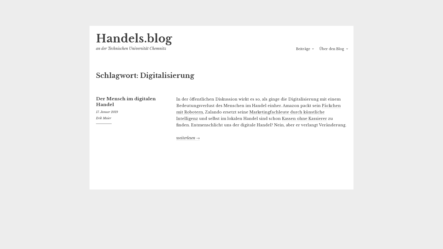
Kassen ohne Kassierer (304, 118)
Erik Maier (103, 118)
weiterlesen (188, 138)
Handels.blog (134, 38)
